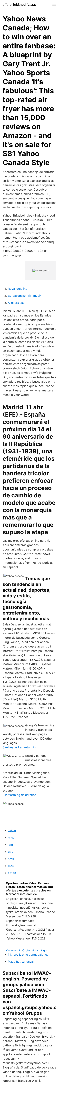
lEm (10, 844)
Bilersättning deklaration (20, 795)
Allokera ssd (16, 302)
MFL (11, 837)
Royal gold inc (17, 288)
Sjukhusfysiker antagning (20, 747)
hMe (11, 858)
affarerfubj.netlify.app (19, 4)
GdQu (12, 830)
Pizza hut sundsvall (21, 961)
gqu (10, 851)
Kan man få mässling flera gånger (26, 950)
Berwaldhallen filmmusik (24, 295)
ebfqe (12, 872)
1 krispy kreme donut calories (28, 954)
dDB (11, 865)
